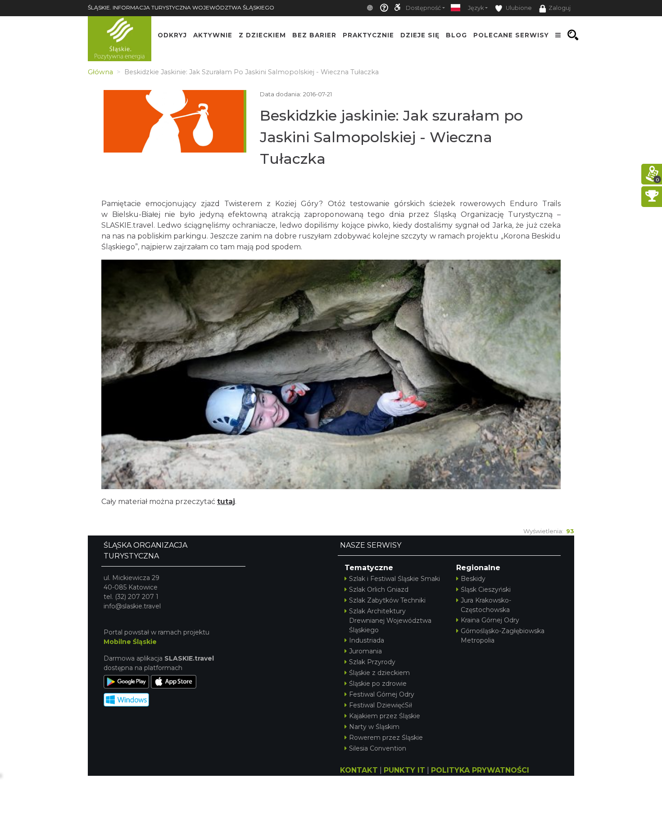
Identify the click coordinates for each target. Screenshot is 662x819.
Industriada (366, 640)
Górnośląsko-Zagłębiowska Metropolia (502, 635)
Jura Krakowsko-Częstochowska (486, 605)
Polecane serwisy (511, 35)
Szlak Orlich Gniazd (378, 589)
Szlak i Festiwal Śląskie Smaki (394, 579)
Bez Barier (314, 35)
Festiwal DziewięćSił (380, 705)
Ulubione (518, 7)
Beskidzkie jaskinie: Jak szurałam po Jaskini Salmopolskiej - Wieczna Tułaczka (391, 137)
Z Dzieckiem (262, 35)
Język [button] (476, 7)
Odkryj (172, 35)
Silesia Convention (377, 748)
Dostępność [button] (423, 7)
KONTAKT (359, 770)
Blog (456, 35)
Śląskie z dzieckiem (379, 673)
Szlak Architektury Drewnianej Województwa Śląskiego (390, 620)
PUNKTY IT (404, 770)
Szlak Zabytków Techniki (387, 600)
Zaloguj (560, 7)
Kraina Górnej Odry (490, 620)
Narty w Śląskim (374, 727)
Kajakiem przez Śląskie (384, 716)
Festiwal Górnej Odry (381, 694)
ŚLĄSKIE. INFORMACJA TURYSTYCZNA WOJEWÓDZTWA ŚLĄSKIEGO (181, 7)
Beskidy (473, 579)
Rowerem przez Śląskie (386, 738)
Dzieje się (420, 35)
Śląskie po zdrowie (378, 684)
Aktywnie (212, 35)
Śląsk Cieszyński (486, 589)
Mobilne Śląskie (130, 642)
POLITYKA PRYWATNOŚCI (480, 770)
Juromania (365, 651)
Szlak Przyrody (372, 662)
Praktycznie (368, 35)
